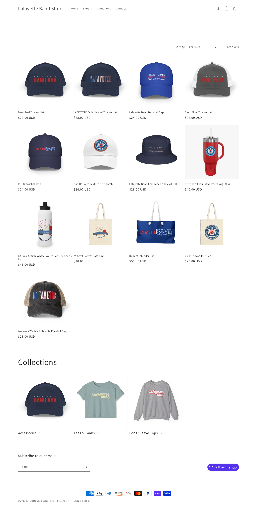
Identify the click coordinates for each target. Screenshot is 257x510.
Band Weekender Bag (142, 256)
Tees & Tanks (84, 433)
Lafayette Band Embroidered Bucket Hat (153, 184)
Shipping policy (81, 500)
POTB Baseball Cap (29, 184)
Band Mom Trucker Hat (198, 112)
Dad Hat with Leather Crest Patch (93, 184)
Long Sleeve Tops (143, 433)
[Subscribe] (85, 467)
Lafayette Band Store (37, 500)
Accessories (27, 433)
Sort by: (180, 47)
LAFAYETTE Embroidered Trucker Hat (95, 112)
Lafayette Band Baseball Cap (146, 112)
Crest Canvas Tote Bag (198, 256)
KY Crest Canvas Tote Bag (89, 256)
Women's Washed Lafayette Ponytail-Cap (42, 331)
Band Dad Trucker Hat (31, 112)
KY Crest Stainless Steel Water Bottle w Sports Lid (45, 257)
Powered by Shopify (59, 500)
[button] (88, 8)
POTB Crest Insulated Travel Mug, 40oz (207, 184)
